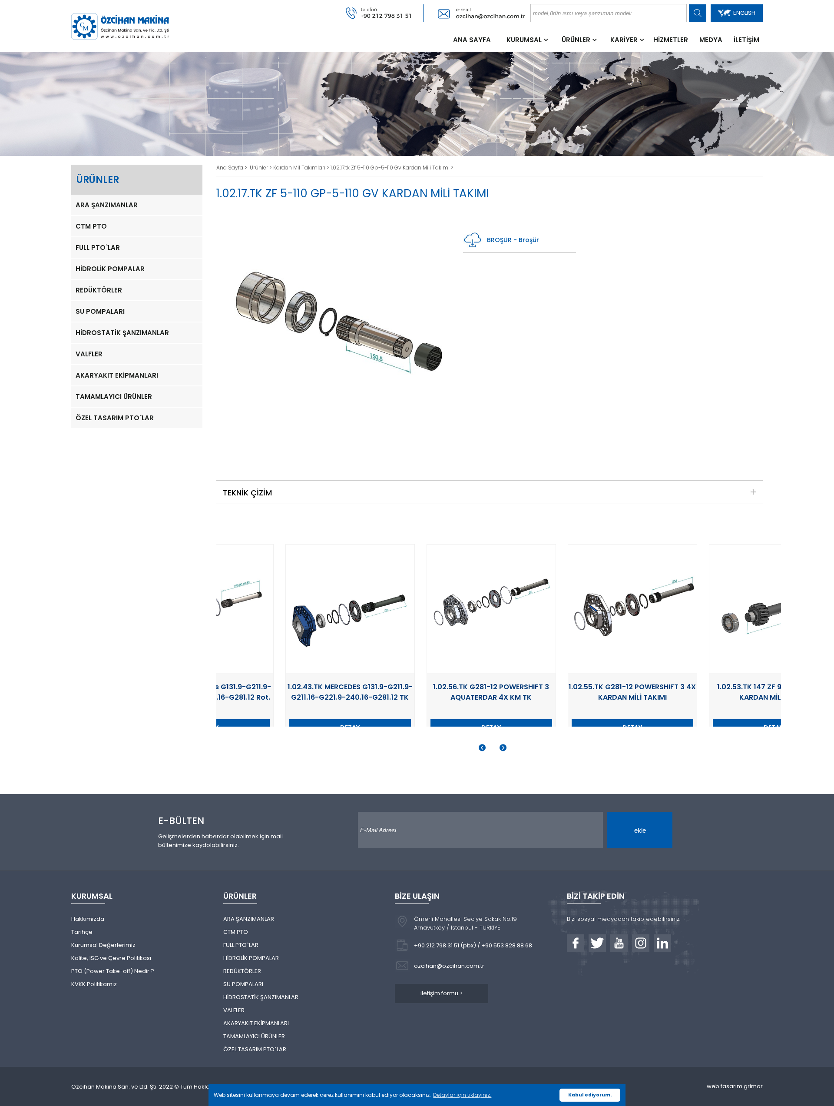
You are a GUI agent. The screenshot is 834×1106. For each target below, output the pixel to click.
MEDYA (710, 39)
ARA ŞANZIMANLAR (107, 204)
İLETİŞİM (746, 39)
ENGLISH (744, 13)
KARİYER (624, 39)
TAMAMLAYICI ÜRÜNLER (114, 396)
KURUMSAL (524, 39)
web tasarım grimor (735, 1086)
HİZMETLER (670, 39)
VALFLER (89, 354)
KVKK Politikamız (94, 984)
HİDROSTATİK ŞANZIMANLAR (122, 332)
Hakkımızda (87, 919)
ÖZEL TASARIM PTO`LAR (115, 417)
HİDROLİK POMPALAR (110, 268)
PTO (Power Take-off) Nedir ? (112, 971)
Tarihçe (82, 932)
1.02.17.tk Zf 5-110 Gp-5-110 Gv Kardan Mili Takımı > (392, 167)
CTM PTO (91, 226)
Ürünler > (261, 167)
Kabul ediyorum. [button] (590, 1095)
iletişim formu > (441, 993)
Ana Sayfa (230, 167)
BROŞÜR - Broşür (513, 240)
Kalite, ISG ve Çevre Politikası (111, 958)
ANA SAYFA (472, 39)
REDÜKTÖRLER (99, 290)
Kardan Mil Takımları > (302, 167)
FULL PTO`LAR (98, 247)
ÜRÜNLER (576, 39)
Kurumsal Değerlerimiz (103, 945)
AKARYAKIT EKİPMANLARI (117, 375)
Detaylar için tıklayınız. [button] (462, 1095)
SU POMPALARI (100, 311)
